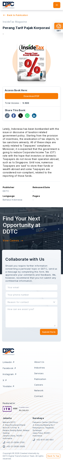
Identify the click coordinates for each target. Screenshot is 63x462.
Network (39, 390)
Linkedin (7, 362)
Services (39, 373)
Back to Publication (17, 15)
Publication (40, 379)
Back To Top (53, 456)
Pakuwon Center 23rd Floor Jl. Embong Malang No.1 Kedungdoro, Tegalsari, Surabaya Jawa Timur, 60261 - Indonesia (45, 429)
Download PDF (31, 96)
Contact (38, 396)
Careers (38, 384)
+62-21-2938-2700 (15, 442)
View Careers (11, 240)
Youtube (7, 386)
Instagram (8, 374)
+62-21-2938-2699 (15, 446)
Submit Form (48, 332)
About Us (39, 362)
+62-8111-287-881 (44, 440)
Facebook (8, 368)
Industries (39, 367)
